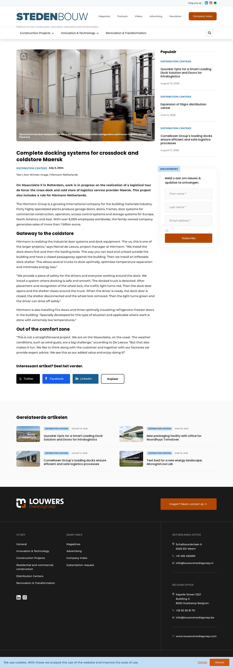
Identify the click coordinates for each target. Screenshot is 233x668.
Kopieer (112, 379)
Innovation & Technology (78, 33)
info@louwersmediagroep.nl (194, 563)
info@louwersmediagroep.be (195, 617)
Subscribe (189, 238)
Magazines (104, 16)
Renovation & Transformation (126, 33)
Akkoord (219, 662)
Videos (138, 16)
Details (202, 662)
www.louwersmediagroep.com (196, 636)
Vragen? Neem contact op (186, 504)
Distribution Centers (31, 168)
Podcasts (122, 16)
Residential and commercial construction (34, 567)
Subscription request (80, 565)
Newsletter (175, 16)
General (21, 544)
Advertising (156, 16)
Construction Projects (35, 33)
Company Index (202, 16)
